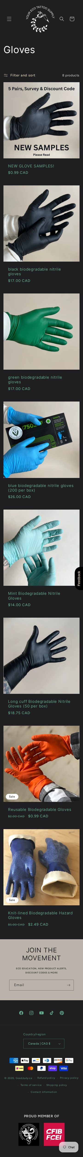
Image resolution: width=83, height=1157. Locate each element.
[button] (9, 19)
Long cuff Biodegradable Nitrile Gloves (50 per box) (39, 703)
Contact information (44, 1092)
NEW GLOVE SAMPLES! (31, 166)
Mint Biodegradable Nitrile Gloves (34, 596)
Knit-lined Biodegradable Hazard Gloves (40, 915)
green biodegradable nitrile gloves (35, 379)
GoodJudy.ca (24, 1078)
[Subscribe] (68, 985)
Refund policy (46, 1077)
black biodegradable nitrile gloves (34, 271)
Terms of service (31, 1085)
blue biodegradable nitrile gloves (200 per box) (41, 487)
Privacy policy (69, 1077)
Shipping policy (56, 1085)
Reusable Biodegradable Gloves (39, 809)
